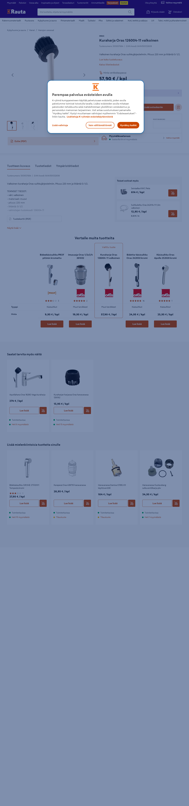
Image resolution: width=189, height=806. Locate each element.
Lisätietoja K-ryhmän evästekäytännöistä (89, 116)
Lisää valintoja (60, 125)
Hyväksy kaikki (128, 125)
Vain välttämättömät (100, 125)
